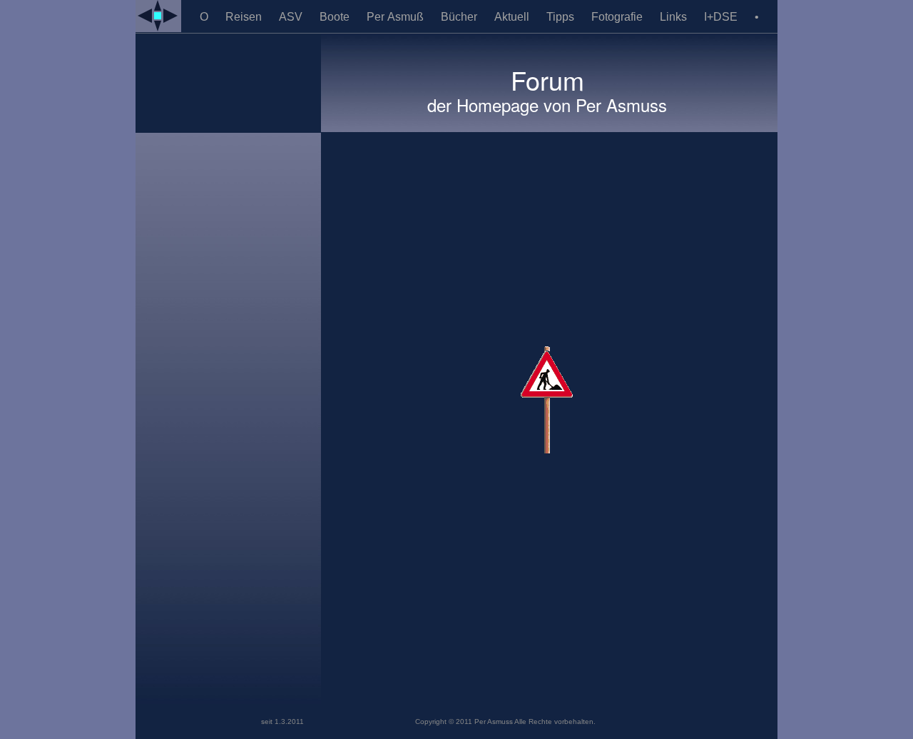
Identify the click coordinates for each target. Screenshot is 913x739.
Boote (336, 17)
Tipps (561, 17)
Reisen (245, 17)
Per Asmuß (397, 17)
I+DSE (722, 17)
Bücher (460, 17)
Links (675, 17)
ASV (292, 17)
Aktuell (513, 17)
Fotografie (618, 17)
